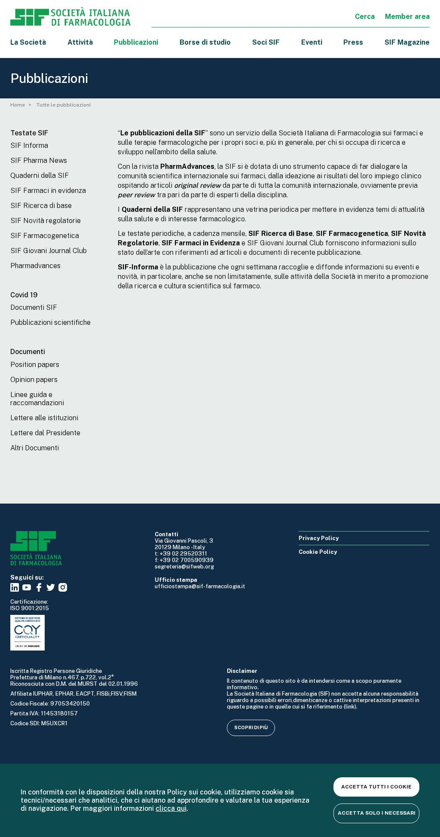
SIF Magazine (407, 42)
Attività (80, 42)
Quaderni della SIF (39, 175)
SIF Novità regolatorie (45, 221)
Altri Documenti (34, 448)
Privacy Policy (319, 538)
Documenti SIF (33, 307)
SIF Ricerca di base (41, 206)
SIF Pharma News (38, 160)
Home (17, 105)
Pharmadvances (35, 266)
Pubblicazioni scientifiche (50, 322)
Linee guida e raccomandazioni (37, 399)
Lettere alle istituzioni (44, 418)
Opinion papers (34, 380)
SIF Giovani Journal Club (48, 251)
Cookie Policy (318, 552)
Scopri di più (251, 727)
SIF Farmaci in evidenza (48, 190)
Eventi (311, 42)
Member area (407, 16)
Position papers (34, 364)
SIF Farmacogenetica (44, 236)
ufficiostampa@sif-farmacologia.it (200, 586)
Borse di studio (205, 42)
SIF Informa (29, 145)
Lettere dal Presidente (45, 433)
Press (353, 42)
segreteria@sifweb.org (184, 566)
